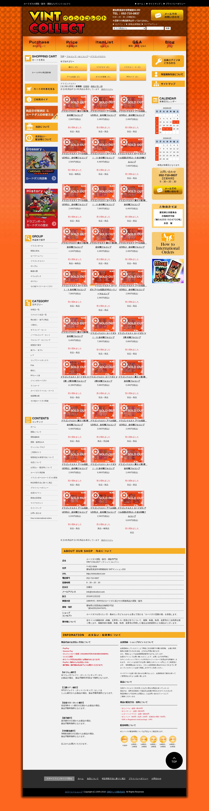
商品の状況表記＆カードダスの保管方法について (41, 112)
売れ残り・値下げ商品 (39, 320)
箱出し (33, 370)
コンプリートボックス (39, 360)
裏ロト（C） (74, 67)
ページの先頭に (174, 760)
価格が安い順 (97, 86)
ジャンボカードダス (39, 381)
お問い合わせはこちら (168, 13)
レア (32, 355)
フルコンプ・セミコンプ (40, 340)
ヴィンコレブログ (38, 447)
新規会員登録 (134, 24)
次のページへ (107, 89)
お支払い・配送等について (41, 138)
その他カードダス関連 (39, 401)
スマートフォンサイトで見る (59, 778)
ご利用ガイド (41, 99)
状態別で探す (36, 345)
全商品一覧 (35, 310)
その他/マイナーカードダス (42, 286)
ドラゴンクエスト (38, 261)
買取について (39, 43)
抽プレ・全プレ (37, 350)
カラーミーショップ (74, 792)
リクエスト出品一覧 (39, 315)
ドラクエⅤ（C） (103, 67)
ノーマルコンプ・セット (40, 335)
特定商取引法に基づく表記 (41, 483)
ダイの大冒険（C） (103, 77)
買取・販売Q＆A (37, 442)
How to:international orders (41, 518)
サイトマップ (154, 4)
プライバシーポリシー (175, 4)
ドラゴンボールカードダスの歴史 (41, 208)
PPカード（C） (133, 77)
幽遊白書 (34, 271)
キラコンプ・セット (39, 330)
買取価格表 (72, 43)
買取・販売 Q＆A (137, 43)
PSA (32, 365)
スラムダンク (36, 276)
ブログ (169, 43)
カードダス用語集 (41, 165)
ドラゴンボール (37, 246)
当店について (41, 127)
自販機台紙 (35, 396)
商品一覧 (104, 43)
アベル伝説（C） (74, 77)
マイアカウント (151, 24)
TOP (62, 56)
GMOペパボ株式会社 (116, 792)
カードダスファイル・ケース (42, 391)
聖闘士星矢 (35, 251)
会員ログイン (36, 493)
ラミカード (35, 386)
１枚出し (34, 325)
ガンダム (34, 266)
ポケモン (34, 281)
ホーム (140, 4)
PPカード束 (35, 375)
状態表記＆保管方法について (42, 457)
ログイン (119, 24)
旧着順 (86, 86)
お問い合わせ (36, 513)
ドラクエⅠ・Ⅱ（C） (133, 67)
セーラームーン (37, 256)
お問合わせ (156, 778)
